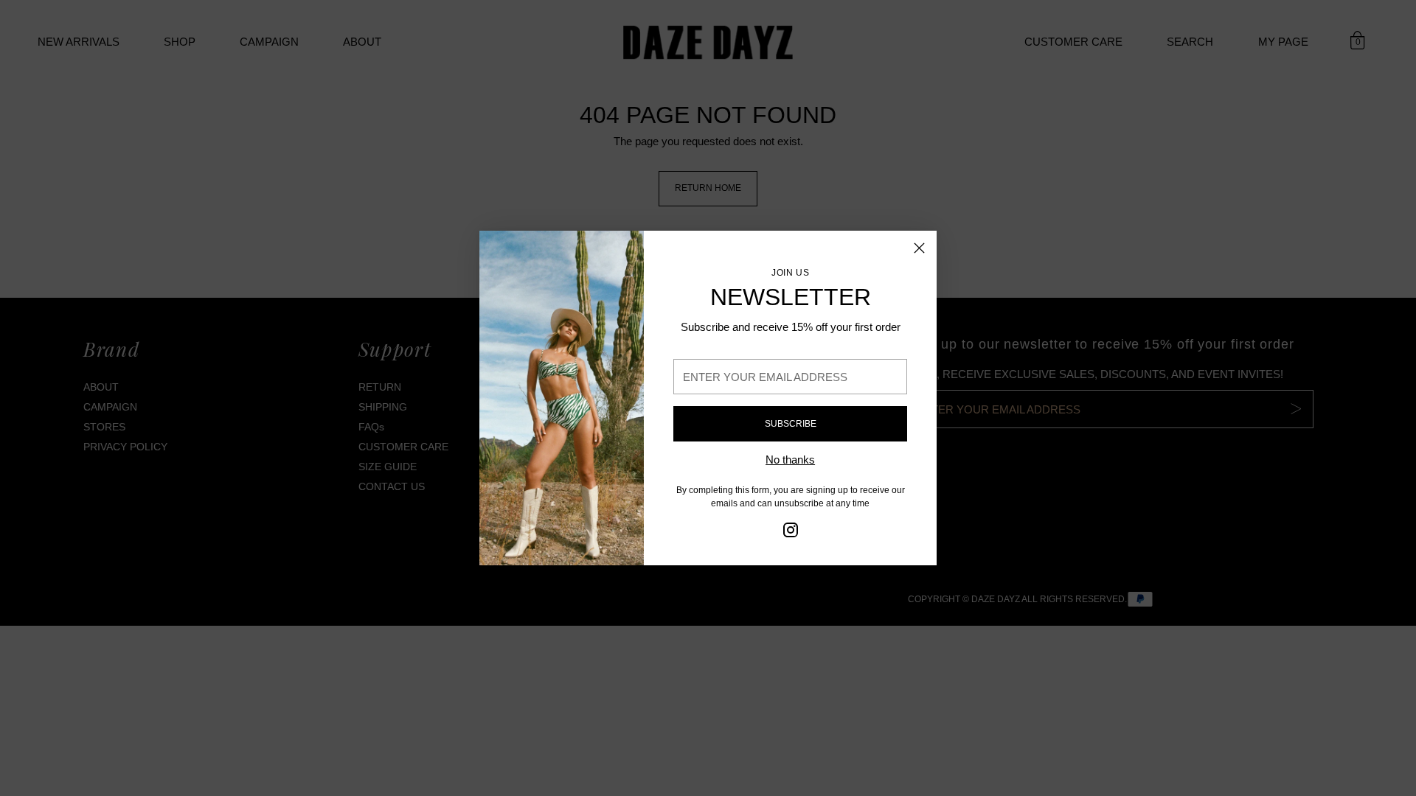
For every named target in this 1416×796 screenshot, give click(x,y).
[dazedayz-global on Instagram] (790, 532)
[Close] (919, 248)
